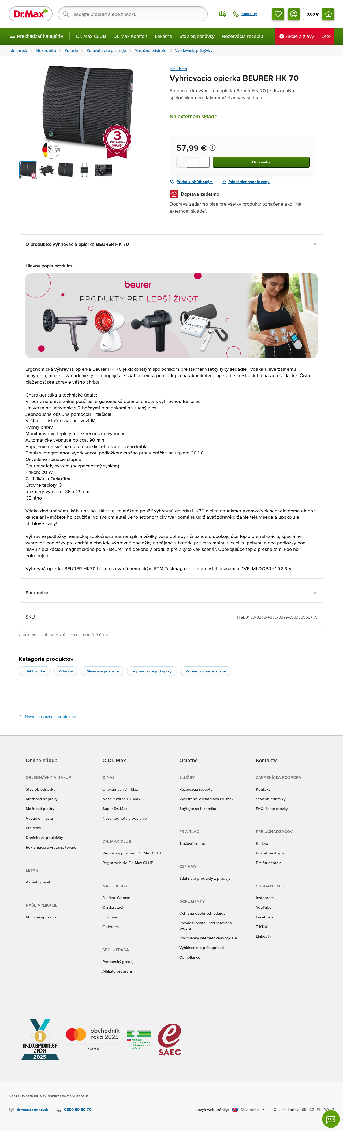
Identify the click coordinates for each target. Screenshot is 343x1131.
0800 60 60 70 (77, 1109)
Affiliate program (117, 971)
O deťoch (110, 926)
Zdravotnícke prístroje (206, 671)
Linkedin (263, 936)
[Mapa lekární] (222, 14)
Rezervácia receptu (242, 36)
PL (319, 1109)
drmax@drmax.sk (32, 1109)
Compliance (189, 957)
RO (326, 1109)
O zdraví (109, 917)
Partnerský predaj (118, 961)
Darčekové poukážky (44, 837)
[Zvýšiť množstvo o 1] (204, 162)
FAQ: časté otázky (272, 808)
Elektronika (34, 671)
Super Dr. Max (114, 808)
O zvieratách (113, 907)
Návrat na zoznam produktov (50, 716)
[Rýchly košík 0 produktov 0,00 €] (328, 14)
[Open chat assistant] (331, 1119)
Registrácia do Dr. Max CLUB (128, 862)
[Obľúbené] (278, 14)
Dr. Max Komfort (130, 36)
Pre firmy (33, 827)
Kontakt (263, 789)
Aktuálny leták (38, 882)
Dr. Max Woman (116, 897)
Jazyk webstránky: (212, 1109)
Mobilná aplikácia (41, 917)
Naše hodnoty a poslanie (124, 818)
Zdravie (66, 671)
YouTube (263, 907)
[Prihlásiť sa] (294, 14)
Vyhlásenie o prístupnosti (201, 947)
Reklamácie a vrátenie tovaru (51, 847)
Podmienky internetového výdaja (208, 938)
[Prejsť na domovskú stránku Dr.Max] (31, 13)
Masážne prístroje (103, 671)
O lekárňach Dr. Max (120, 789)
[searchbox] (133, 13)
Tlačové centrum (193, 843)
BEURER (178, 68)
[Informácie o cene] (212, 147)
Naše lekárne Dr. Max (121, 799)
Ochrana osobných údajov (202, 913)
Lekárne (163, 36)
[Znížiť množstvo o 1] (181, 162)
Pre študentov (268, 862)
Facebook (265, 917)
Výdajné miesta (39, 818)
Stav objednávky (197, 36)
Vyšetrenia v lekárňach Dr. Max (206, 799)
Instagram (265, 897)
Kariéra (262, 843)
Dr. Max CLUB (91, 36)
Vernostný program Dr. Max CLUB (132, 853)
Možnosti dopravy (41, 799)
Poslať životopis (270, 853)
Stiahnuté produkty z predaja (205, 878)
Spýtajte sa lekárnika (197, 808)
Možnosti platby (40, 808)
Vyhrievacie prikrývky (152, 671)
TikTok (262, 926)
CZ (311, 1109)
